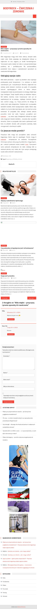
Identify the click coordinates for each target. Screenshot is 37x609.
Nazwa (5, 372)
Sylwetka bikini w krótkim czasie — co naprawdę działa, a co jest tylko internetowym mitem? (19, 432)
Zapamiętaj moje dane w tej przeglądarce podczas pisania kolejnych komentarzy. (18, 397)
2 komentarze (25, 53)
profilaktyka (14, 159)
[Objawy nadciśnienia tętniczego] (18, 185)
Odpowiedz (11, 319)
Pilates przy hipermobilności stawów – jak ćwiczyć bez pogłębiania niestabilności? (17, 413)
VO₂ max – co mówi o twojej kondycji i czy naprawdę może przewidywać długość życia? (18, 419)
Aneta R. (16, 53)
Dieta (4, 578)
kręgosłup (8, 159)
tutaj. (26, 144)
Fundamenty (6, 581)
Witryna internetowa (8, 386)
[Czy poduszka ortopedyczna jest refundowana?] (18, 232)
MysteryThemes (21, 607)
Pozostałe (5, 589)
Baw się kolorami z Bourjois (32, 298)
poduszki (3, 139)
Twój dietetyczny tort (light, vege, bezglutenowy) (6, 298)
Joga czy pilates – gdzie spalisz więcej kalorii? (14, 558)
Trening (5, 592)
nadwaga (3, 116)
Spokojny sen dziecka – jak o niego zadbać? (19, 551)
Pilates (4, 585)
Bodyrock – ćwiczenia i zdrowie (18, 9)
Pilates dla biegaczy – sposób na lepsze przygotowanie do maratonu (18, 438)
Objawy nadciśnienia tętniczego (12, 200)
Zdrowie (4, 47)
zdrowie (20, 159)
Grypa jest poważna (7, 276)
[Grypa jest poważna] (18, 270)
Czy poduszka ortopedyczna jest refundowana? (17, 248)
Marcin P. (13, 250)
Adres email (6, 379)
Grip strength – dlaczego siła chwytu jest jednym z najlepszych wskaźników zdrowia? (19, 425)
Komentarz (6, 356)
